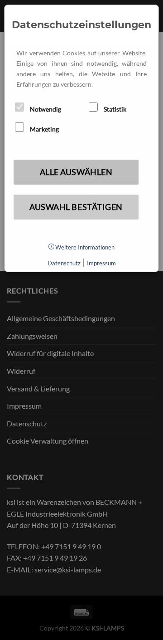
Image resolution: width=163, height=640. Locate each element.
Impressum (101, 263)
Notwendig (45, 109)
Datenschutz (64, 263)
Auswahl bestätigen (76, 207)
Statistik (114, 109)
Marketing (44, 129)
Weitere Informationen (84, 247)
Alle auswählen (76, 172)
